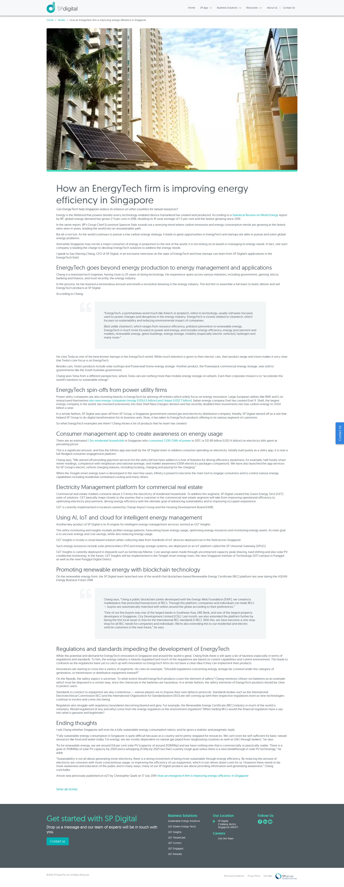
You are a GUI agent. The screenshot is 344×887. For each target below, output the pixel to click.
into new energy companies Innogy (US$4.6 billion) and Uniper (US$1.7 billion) (140, 400)
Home (50, 20)
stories (61, 20)
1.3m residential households (106, 440)
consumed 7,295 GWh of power (170, 440)
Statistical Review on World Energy (255, 215)
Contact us (57, 841)
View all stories (67, 789)
